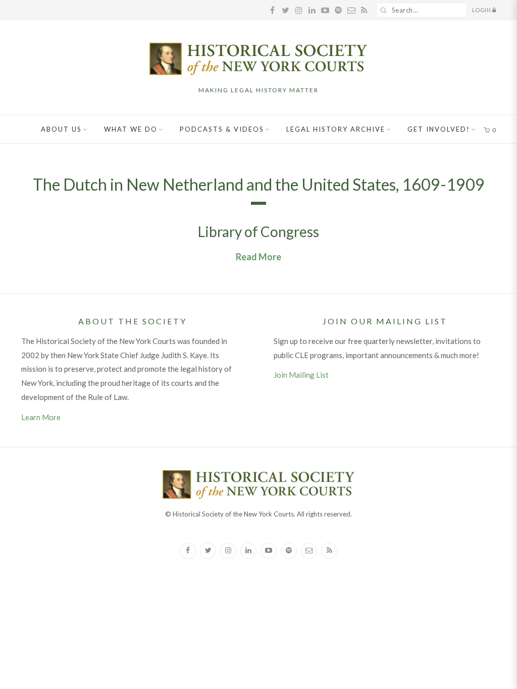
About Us (61, 129)
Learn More (41, 417)
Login (482, 10)
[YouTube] (269, 551)
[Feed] (329, 551)
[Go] (383, 10)
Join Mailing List (301, 374)
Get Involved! (438, 129)
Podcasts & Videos (222, 129)
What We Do (131, 129)
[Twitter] (208, 551)
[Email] (309, 551)
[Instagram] (228, 551)
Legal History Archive (335, 129)
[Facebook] (188, 551)
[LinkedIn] (248, 551)
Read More (258, 256)
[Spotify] (289, 551)
